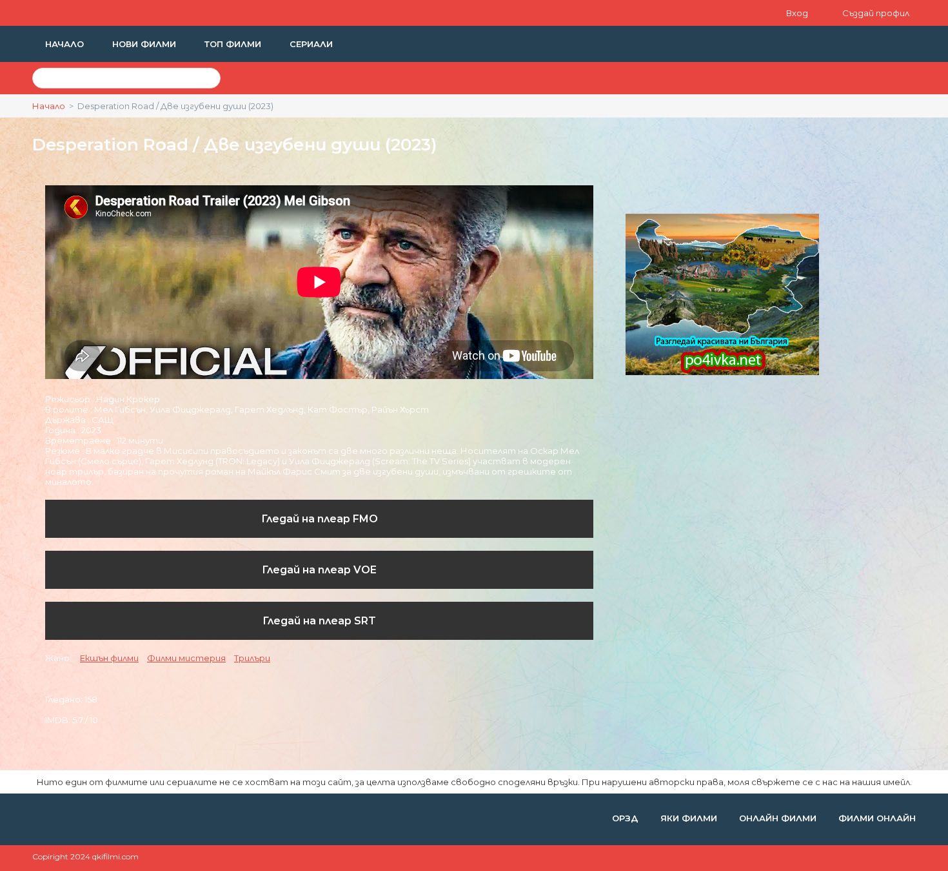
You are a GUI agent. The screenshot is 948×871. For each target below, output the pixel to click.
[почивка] (722, 372)
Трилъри (252, 658)
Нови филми (145, 44)
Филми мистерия (186, 658)
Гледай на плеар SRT (319, 621)
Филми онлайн (877, 818)
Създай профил (875, 13)
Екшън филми (109, 658)
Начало (65, 44)
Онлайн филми (779, 818)
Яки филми (690, 818)
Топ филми (234, 44)
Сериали (311, 44)
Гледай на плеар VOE (319, 570)
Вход (798, 13)
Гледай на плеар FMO (319, 519)
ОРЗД (626, 818)
